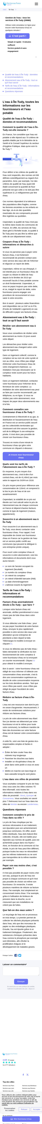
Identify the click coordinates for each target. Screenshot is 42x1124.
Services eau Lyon (8, 1088)
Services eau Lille (8, 1091)
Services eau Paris (8, 1085)
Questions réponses (14, 91)
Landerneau (32, 804)
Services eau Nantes (28, 1091)
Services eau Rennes (28, 1088)
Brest (22, 795)
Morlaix (14, 804)
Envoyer (21, 981)
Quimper (30, 795)
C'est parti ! (19, 35)
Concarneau (8, 798)
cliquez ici (31, 989)
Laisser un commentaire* (15, 964)
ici (11, 644)
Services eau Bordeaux (29, 1085)
